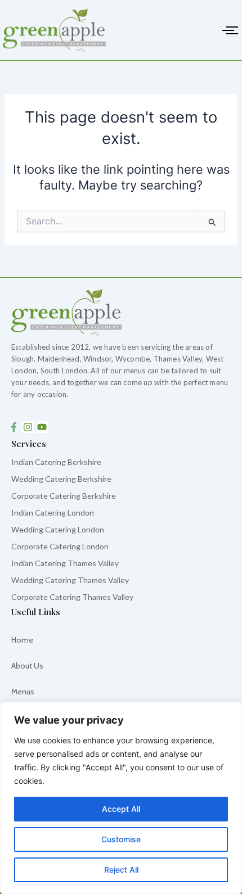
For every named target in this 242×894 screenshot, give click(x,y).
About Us (27, 666)
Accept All (121, 809)
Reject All (121, 869)
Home (22, 640)
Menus (22, 692)
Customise (121, 839)
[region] (121, 798)
